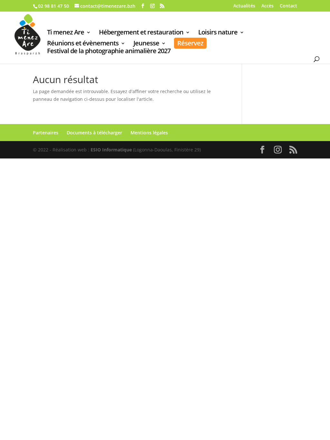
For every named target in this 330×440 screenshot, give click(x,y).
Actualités (244, 6)
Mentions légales (149, 132)
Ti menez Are (65, 33)
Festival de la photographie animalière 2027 (108, 52)
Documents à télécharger (94, 132)
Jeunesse (146, 44)
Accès (267, 6)
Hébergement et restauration (141, 33)
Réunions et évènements (83, 44)
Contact (288, 6)
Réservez (190, 43)
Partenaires (45, 132)
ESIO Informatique (111, 150)
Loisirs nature (218, 33)
